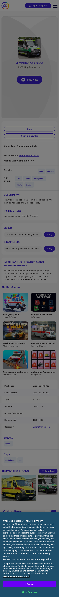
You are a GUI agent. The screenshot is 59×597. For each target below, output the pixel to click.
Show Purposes (29, 592)
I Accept (29, 584)
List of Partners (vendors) (16, 576)
